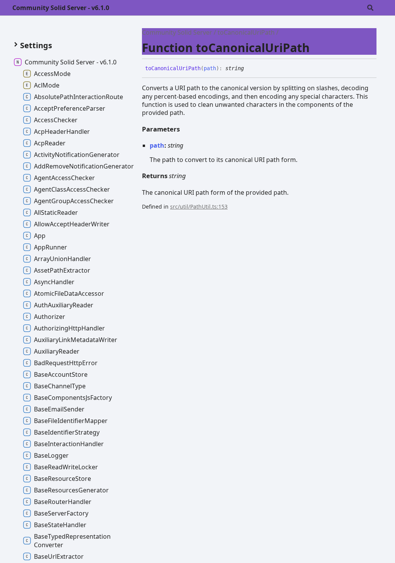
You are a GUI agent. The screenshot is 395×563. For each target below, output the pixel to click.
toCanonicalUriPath (246, 32)
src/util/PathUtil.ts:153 (199, 206)
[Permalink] (249, 68)
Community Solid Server (177, 32)
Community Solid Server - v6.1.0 (60, 7)
